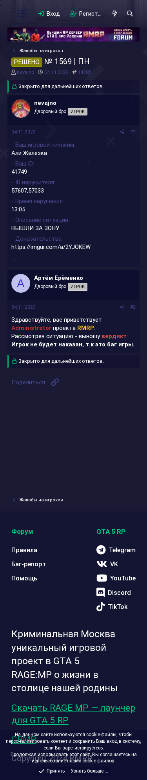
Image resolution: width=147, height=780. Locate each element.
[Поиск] (130, 13)
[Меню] (22, 13)
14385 (84, 72)
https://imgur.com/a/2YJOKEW (51, 246)
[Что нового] (114, 13)
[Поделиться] (122, 132)
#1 (133, 132)
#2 (133, 307)
